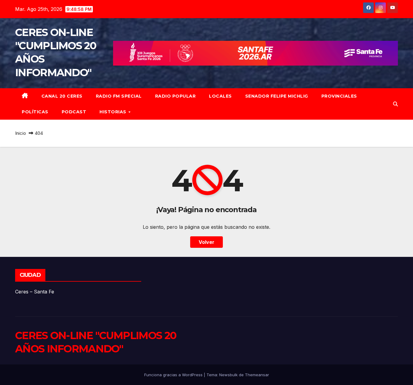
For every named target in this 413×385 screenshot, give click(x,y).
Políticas (35, 112)
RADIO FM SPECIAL (119, 96)
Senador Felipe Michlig (276, 96)
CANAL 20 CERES (62, 96)
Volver (206, 242)
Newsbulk (228, 374)
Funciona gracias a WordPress (174, 374)
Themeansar (257, 374)
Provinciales (339, 96)
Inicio (20, 133)
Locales (220, 96)
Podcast (74, 112)
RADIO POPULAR (175, 96)
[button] (395, 104)
